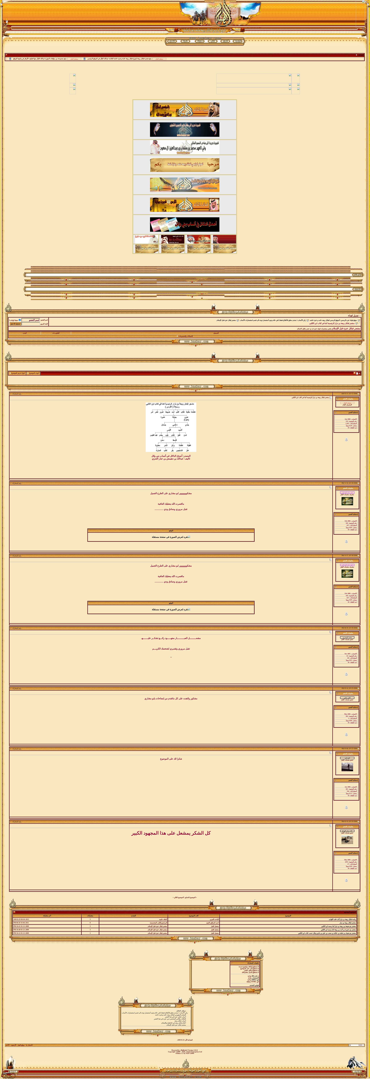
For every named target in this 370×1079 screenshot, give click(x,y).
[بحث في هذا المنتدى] (359, 373)
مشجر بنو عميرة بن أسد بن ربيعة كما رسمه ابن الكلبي (338, 930)
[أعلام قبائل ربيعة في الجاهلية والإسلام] (155, 1023)
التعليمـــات (55, 333)
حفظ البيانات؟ (13, 320)
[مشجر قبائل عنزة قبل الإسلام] (155, 1025)
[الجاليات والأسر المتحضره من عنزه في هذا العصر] (155, 1019)
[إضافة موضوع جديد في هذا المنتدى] (357, 373)
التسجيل (216, 333)
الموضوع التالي (179, 897)
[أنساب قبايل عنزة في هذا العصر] (155, 1017)
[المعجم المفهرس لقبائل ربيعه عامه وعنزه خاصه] (155, 1015)
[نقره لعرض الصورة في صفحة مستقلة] (171, 427)
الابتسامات (255, 978)
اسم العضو (44, 320)
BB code (254, 976)
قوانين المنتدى (254, 985)
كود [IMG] (255, 980)
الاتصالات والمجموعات (185, 336)
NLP (187, 1053)
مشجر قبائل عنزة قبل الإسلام (226, 320)
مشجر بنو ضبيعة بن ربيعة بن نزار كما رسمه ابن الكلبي (338, 926)
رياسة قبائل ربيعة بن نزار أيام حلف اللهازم (342, 919)
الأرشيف (13, 1045)
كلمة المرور (44, 324)
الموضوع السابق (190, 897)
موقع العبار (21, 1045)
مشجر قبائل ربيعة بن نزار (348, 923)
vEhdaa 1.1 (179, 1053)
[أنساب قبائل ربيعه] (155, 1021)
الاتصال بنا (29, 1045)
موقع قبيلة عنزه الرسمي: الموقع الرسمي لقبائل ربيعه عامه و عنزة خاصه (333, 320)
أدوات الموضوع (34, 373)
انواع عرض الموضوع (18, 373)
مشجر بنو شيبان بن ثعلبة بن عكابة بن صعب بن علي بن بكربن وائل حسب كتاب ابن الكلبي (327, 933)
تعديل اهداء (353, 315)
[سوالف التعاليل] (155, 1011)
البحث (25, 333)
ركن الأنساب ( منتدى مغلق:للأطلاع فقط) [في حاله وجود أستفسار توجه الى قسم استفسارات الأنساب (273, 320)
